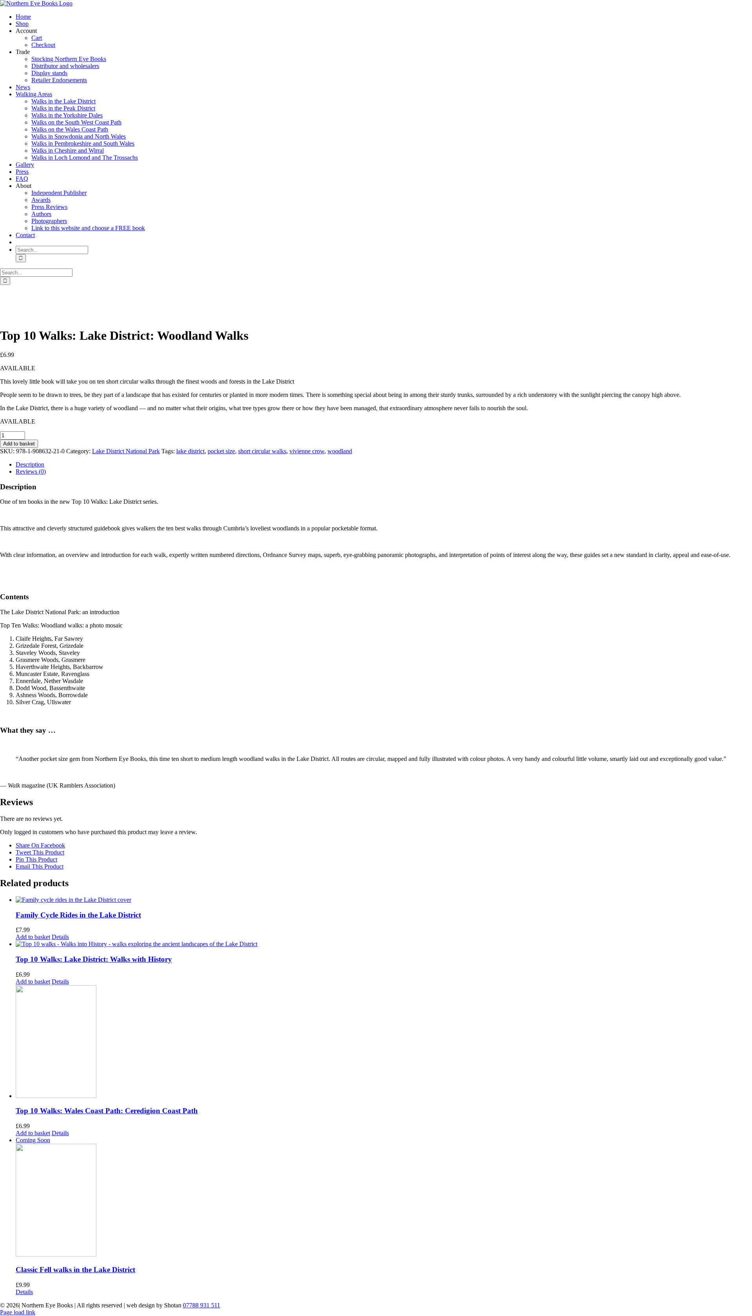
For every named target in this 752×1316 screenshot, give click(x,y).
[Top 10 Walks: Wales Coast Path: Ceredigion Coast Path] (384, 1042)
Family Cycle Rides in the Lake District (78, 915)
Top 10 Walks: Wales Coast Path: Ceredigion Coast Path (107, 1111)
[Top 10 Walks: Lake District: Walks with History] (384, 944)
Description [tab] (30, 464)
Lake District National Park (126, 451)
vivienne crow (306, 451)
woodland (339, 451)
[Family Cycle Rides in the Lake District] (384, 899)
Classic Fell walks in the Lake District (75, 1270)
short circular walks (262, 451)
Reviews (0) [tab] (31, 471)
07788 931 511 (201, 1305)
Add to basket (19, 444)
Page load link (17, 1312)
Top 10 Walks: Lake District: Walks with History (94, 959)
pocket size (221, 451)
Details (60, 937)
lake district (190, 451)
